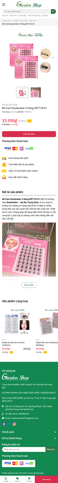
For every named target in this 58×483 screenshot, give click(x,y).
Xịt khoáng (22, 16)
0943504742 (23, 414)
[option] (29, 57)
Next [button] (53, 58)
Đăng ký (51, 449)
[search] (53, 11)
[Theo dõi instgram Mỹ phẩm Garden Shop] (14, 424)
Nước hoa (13, 16)
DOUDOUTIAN (9, 105)
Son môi (5, 16)
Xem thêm (29, 285)
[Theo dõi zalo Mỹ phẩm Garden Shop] (9, 424)
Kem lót (45, 16)
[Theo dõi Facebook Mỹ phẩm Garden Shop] (3, 424)
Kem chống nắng (34, 16)
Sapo (41, 473)
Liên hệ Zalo (29, 134)
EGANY (24, 473)
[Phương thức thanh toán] (18, 148)
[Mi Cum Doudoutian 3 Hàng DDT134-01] (29, 57)
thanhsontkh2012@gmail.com (25, 418)
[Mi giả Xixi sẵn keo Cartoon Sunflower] (17, 323)
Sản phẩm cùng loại (15, 301)
